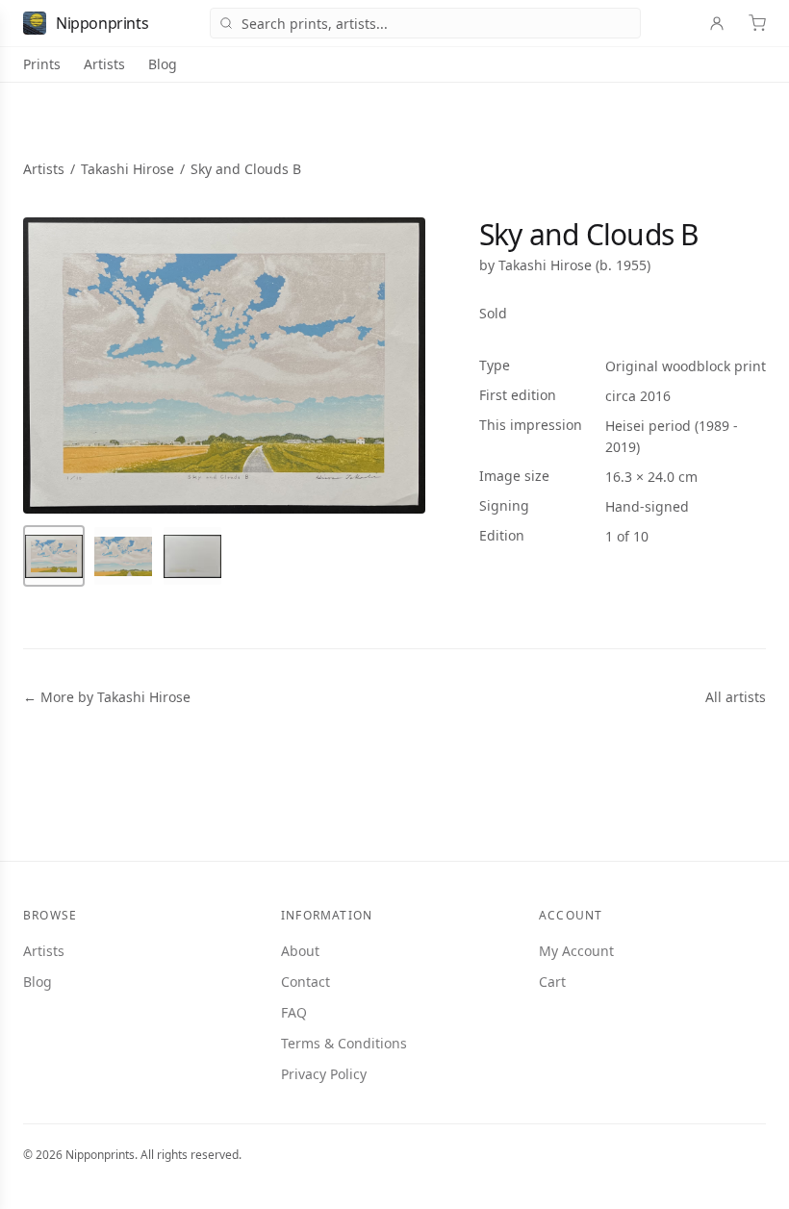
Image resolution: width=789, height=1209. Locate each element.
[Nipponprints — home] (34, 23)
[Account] (716, 23)
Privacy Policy (324, 1074)
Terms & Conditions (344, 1043)
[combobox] (425, 23)
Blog (162, 64)
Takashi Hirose (127, 169)
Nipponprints (102, 23)
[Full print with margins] (54, 556)
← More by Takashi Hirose (107, 697)
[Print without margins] (123, 556)
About (300, 951)
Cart (552, 981)
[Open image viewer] (224, 365)
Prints (42, 64)
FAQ (294, 1012)
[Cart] (757, 23)
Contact (305, 981)
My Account (576, 951)
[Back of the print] (192, 556)
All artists (735, 697)
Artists (104, 64)
